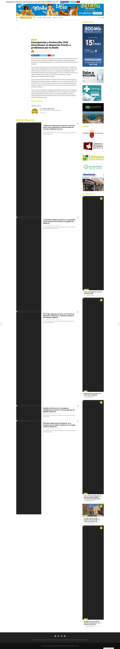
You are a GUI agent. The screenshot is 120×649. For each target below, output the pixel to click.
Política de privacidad (41, 639)
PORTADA (39, 17)
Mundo (60, 17)
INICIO (33, 639)
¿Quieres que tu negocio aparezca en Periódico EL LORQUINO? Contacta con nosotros (67, 639)
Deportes (55, 17)
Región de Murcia (47, 17)
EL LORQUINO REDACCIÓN (43, 50)
